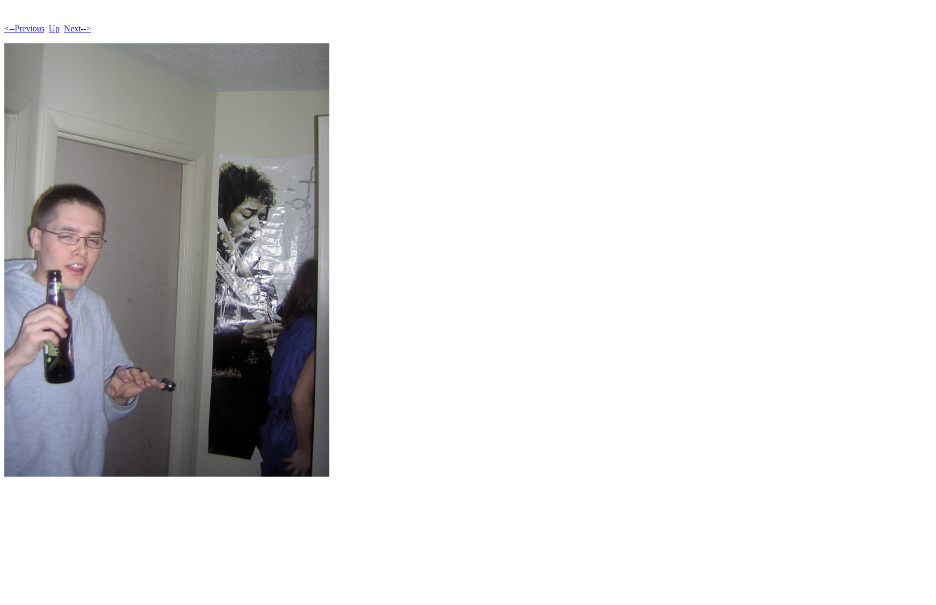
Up (54, 28)
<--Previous (24, 28)
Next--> (77, 28)
